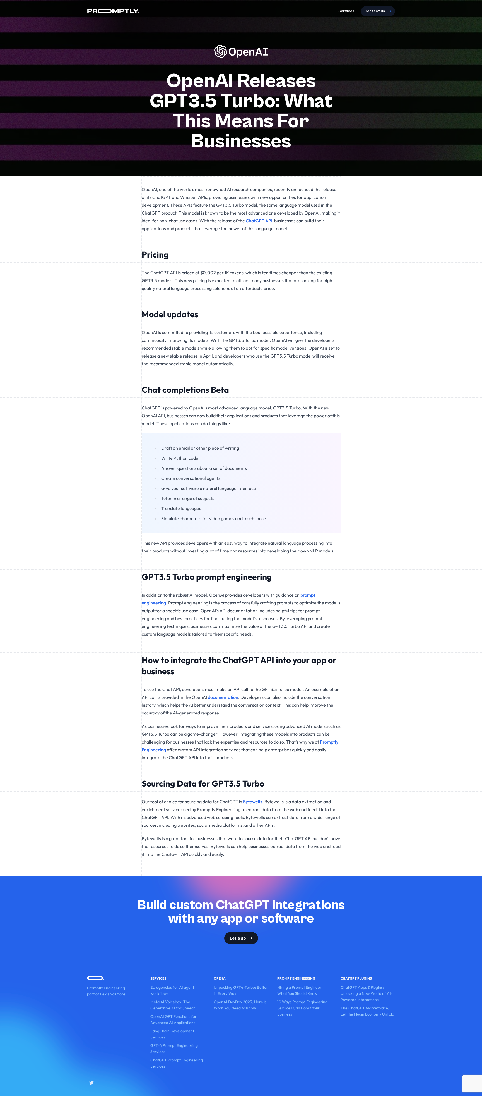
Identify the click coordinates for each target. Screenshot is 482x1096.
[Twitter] (91, 1082)
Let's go (238, 938)
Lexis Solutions (113, 994)
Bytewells (252, 801)
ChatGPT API (259, 220)
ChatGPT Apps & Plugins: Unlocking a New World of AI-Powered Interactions (366, 993)
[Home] (113, 11)
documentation (223, 697)
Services (346, 11)
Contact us (374, 11)
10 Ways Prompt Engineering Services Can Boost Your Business (302, 1008)
